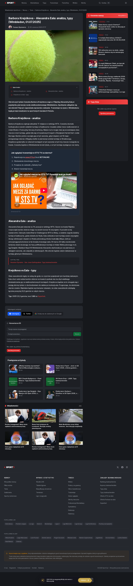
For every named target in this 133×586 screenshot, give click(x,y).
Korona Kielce (110, 538)
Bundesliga (48, 524)
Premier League (21, 524)
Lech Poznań (35, 538)
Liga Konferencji (91, 524)
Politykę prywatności (13, 341)
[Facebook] (122, 467)
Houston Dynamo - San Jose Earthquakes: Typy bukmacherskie (33, 262)
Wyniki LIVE (40, 482)
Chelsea (18, 541)
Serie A (39, 524)
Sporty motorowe (10, 496)
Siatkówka (8, 492)
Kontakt (34, 568)
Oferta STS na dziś (106, 496)
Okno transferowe (74, 489)
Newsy (24, 3)
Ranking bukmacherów (108, 482)
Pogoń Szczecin (59, 538)
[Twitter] (118, 467)
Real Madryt (9, 541)
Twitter (28, 314)
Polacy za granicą (74, 485)
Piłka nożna (8, 485)
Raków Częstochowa (85, 538)
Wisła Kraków (9, 538)
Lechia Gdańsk (122, 538)
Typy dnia (103, 489)
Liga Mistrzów (67, 524)
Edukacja (71, 510)
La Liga (31, 524)
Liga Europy (78, 524)
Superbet (41, 296)
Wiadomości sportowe (12, 10)
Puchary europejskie (105, 524)
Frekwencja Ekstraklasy (76, 503)
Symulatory (72, 507)
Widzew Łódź (72, 538)
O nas (6, 568)
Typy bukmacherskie (107, 492)
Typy (44, 3)
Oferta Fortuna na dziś (107, 499)
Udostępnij (15, 314)
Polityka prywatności (24, 568)
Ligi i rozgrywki (41, 496)
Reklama (41, 568)
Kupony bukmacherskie (108, 485)
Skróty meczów (73, 499)
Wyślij (77, 334)
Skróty (83, 3)
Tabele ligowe (41, 485)
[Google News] (127, 467)
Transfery (65, 3)
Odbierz (85, 580)
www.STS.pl (30, 157)
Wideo (75, 3)
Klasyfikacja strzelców (44, 489)
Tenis (31, 10)
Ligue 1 (57, 524)
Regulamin (12, 568)
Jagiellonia (99, 538)
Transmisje (54, 3)
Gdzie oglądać (73, 496)
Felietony (71, 514)
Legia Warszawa (22, 538)
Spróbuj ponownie (13, 350)
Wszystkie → (122, 15)
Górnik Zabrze (46, 538)
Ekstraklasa (34, 3)
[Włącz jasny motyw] (126, 3)
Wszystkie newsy (10, 482)
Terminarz (39, 492)
